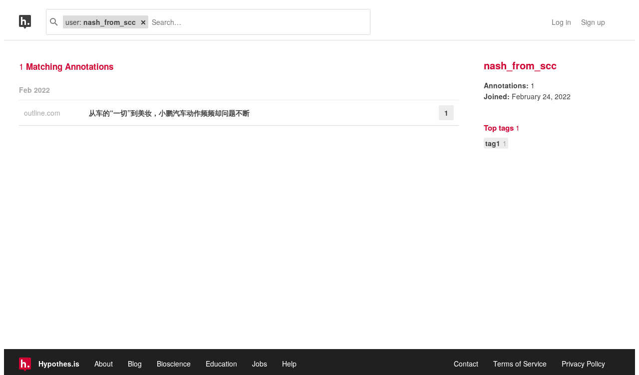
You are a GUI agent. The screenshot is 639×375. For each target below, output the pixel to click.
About (103, 364)
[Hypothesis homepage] (32, 22)
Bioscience (174, 364)
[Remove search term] (143, 21)
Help (289, 364)
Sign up (593, 21)
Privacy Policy (583, 364)
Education (221, 364)
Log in (561, 21)
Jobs (259, 364)
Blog (135, 364)
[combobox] (255, 22)
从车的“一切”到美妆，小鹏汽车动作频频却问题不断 (169, 113)
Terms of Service (520, 364)
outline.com (43, 113)
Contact (466, 364)
